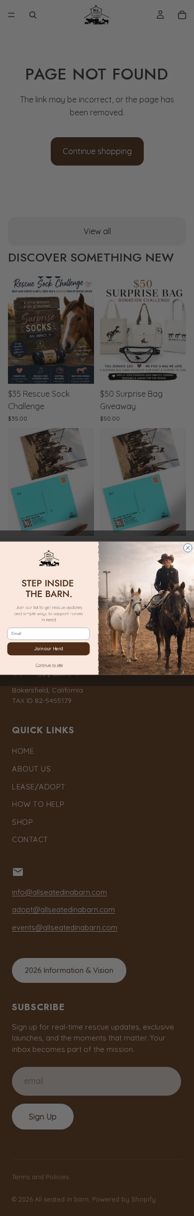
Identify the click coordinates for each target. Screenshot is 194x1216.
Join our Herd (48, 648)
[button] (48, 666)
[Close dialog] (188, 547)
